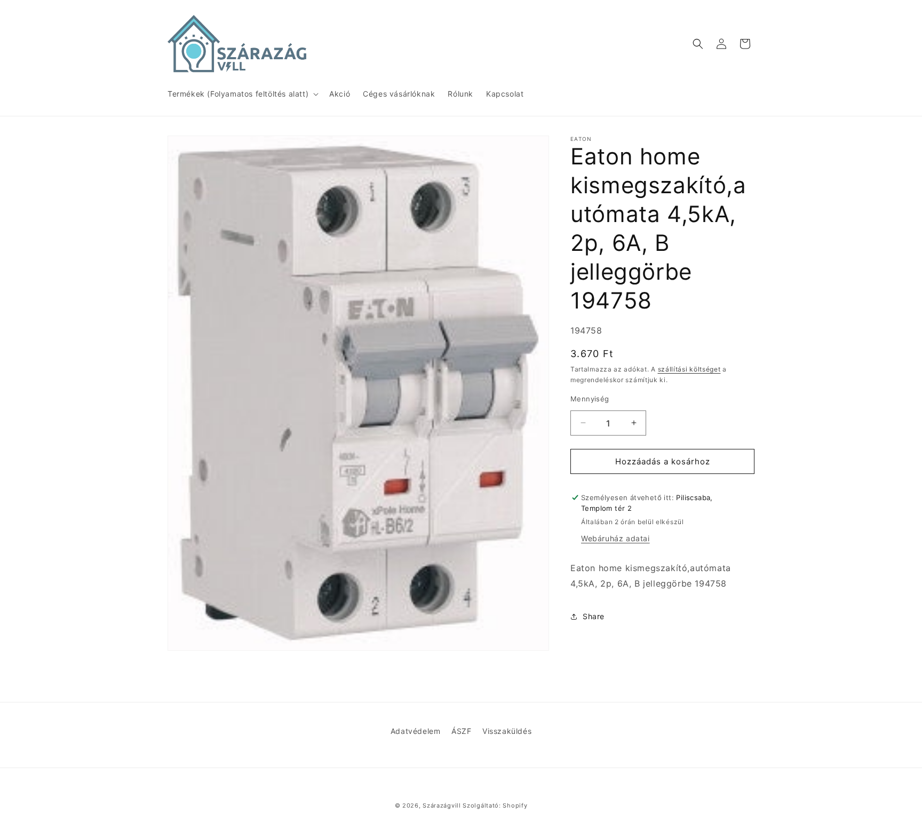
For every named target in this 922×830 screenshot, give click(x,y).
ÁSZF (461, 731)
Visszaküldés (506, 731)
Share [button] (594, 616)
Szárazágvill (441, 805)
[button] (242, 94)
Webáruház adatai (615, 538)
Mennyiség (589, 398)
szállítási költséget (689, 369)
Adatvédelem (416, 731)
